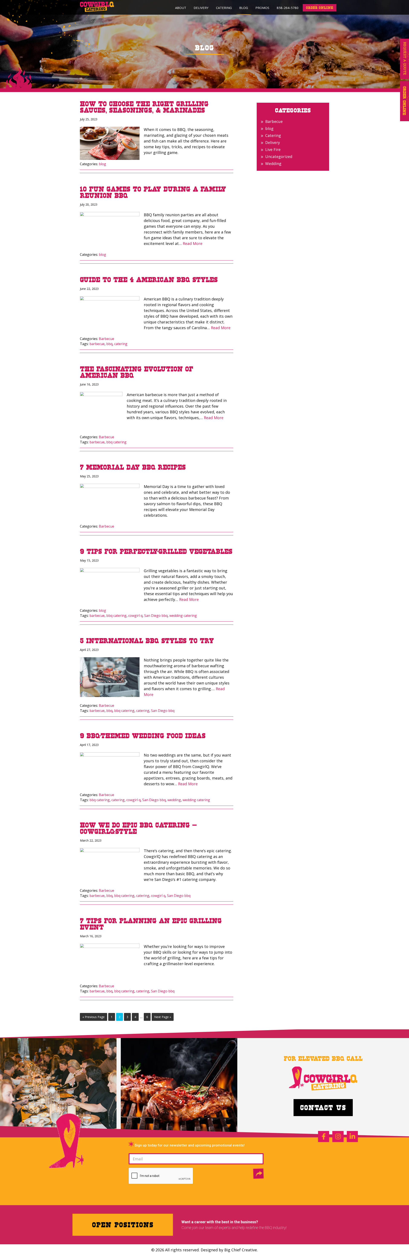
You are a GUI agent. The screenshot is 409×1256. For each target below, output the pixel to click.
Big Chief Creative (240, 1249)
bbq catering (116, 442)
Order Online (404, 101)
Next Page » (162, 1018)
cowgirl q (135, 615)
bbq (109, 343)
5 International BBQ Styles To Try (147, 640)
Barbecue (106, 338)
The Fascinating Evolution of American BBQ (136, 372)
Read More (192, 243)
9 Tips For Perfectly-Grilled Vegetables (156, 551)
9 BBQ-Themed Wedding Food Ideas (143, 735)
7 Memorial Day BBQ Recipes (133, 467)
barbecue (97, 343)
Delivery (272, 142)
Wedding (273, 163)
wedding (174, 800)
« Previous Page (93, 1018)
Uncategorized (278, 156)
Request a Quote (404, 59)
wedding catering (183, 615)
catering (120, 343)
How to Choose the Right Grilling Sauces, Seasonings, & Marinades (144, 107)
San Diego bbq (156, 615)
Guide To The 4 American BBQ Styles (149, 279)
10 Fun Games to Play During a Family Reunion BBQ (153, 192)
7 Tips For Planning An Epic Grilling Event (151, 924)
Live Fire (273, 149)
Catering (273, 135)
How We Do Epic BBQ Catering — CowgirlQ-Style (138, 828)
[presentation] (161, 1176)
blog (102, 164)
